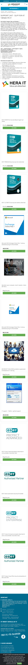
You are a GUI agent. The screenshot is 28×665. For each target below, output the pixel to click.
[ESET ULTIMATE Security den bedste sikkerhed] (14, 188)
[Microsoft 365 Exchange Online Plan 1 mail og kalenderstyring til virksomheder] (14, 228)
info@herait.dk (24, 45)
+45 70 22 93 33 (13, 1)
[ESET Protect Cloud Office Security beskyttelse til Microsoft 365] (14, 561)
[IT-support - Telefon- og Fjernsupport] (14, 396)
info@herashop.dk (21, 1)
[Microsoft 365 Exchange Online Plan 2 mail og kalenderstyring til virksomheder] (14, 312)
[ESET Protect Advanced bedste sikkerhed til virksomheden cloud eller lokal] (14, 437)
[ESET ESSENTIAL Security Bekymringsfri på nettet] (14, 105)
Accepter (19, 663)
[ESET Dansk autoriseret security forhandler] (14, 479)
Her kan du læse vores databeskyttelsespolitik (13, 663)
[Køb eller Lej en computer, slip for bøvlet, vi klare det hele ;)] (14, 270)
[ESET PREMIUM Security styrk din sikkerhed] (14, 147)
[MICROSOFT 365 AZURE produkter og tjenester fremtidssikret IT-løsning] (14, 354)
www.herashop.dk (15, 617)
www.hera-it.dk (15, 618)
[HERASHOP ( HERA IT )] (14, 4)
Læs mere (14, 128)
